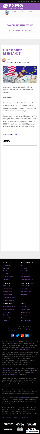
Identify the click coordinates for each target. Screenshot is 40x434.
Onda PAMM (24, 294)
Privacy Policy (17, 417)
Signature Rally (24, 397)
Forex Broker (6, 368)
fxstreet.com (12, 134)
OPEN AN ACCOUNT (23, 2)
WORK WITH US (9, 304)
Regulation (6, 274)
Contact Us (6, 279)
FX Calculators (7, 288)
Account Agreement (9, 300)
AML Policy (25, 417)
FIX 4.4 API (24, 271)
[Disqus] (20, 172)
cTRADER (24, 268)
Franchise (6, 315)
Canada (30, 372)
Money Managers (8, 309)
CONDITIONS (8, 283)
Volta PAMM (24, 288)
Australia (34, 370)
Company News (25, 309)
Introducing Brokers (9, 306)
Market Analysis (25, 312)
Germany (5, 374)
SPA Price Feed (25, 274)
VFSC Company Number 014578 (20, 349)
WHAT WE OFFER (27, 262)
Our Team (6, 268)
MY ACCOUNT (35, 2)
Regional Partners (8, 318)
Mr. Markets (24, 315)
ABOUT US (7, 262)
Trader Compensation (9, 297)
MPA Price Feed (25, 276)
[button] (37, 7)
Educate (23, 306)
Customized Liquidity (27, 279)
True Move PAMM (26, 291)
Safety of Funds (8, 276)
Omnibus (5, 320)
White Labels (7, 312)
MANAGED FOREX (27, 283)
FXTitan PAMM (25, 286)
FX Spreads (6, 286)
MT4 (22, 265)
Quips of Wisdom (26, 320)
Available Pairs (7, 291)
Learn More (19, 13)
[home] (11, 7)
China (10, 374)
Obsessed (24, 318)
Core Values (6, 271)
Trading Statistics (8, 294)
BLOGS (23, 304)
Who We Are (7, 265)
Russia (14, 374)
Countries (5, 370)
